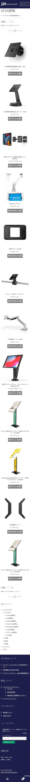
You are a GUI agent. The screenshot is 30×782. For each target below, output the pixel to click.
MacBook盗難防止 (11, 621)
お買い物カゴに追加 (16, 211)
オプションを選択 (16, 73)
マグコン (5, 649)
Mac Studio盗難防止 (12, 624)
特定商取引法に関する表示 (11, 670)
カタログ (10, 689)
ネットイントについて (9, 699)
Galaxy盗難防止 (10, 629)
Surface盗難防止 (11, 615)
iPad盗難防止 (10, 618)
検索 (7, 779)
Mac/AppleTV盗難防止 (12, 627)
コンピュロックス (7, 609)
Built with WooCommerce (9, 772)
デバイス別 (7, 612)
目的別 (6, 638)
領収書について (7, 712)
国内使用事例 (11, 692)
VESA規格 (9, 635)
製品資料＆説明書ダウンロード (16, 695)
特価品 (6, 644)
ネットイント (6, 646)
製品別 (6, 641)
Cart (19, 777)
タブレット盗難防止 (11, 632)
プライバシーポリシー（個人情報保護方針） (16, 673)
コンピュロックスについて (11, 687)
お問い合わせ (7, 716)
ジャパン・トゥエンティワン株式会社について (15, 666)
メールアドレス (7, 735)
